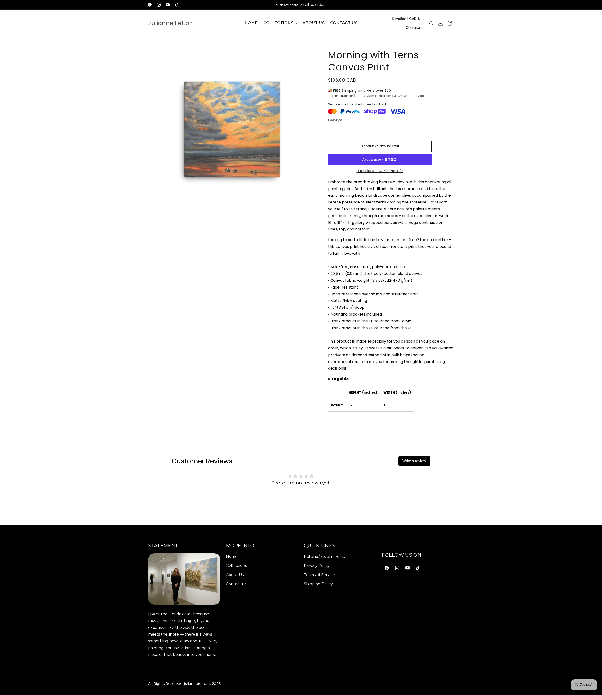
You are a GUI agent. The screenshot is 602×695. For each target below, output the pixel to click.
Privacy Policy (317, 565)
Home (232, 556)
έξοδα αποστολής (344, 96)
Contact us (236, 584)
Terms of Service (319, 574)
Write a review (414, 461)
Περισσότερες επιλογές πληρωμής (380, 171)
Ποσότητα (335, 120)
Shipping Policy (318, 584)
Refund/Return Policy (325, 556)
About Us (235, 574)
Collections (236, 565)
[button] (280, 23)
